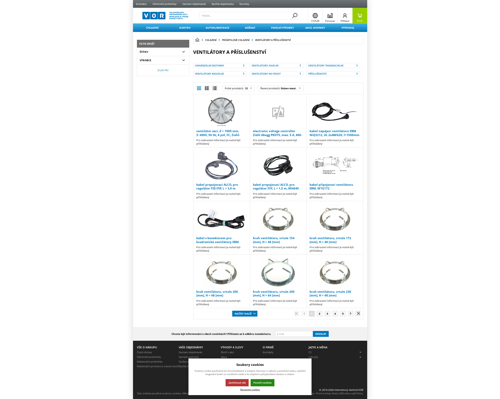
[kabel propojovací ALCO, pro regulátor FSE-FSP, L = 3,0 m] (221, 165)
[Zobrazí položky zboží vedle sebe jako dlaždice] (207, 88)
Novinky (244, 4)
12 (246, 88)
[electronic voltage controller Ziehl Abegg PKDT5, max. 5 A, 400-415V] (278, 112)
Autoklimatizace (217, 27)
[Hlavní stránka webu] (197, 40)
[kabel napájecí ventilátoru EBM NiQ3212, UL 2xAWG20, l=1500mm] (335, 112)
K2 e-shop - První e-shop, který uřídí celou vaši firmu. (333, 393)
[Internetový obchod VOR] (165, 15)
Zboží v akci (227, 352)
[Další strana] (350, 313)
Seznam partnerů (189, 357)
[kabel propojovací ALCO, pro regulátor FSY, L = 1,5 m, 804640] (278, 165)
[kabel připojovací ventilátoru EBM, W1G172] (335, 165)
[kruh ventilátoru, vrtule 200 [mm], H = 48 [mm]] (221, 272)
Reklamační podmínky (150, 361)
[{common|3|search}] (295, 15)
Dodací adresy (187, 361)
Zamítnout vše (237, 382)
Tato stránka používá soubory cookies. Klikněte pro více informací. (175, 393)
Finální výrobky (282, 27)
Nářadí (250, 27)
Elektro (184, 27)
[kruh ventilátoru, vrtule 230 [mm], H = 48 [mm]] (335, 272)
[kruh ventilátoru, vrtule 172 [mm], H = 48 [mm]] (335, 219)
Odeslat (320, 334)
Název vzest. (288, 88)
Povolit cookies (262, 382)
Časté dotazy (144, 352)
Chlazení (152, 27)
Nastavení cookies (250, 389)
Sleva (224, 357)
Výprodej (347, 27)
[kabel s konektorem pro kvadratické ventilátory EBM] (221, 219)
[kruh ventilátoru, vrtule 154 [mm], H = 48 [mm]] (278, 219)
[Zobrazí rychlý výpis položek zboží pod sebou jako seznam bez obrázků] (215, 88)
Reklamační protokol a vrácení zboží (158, 366)
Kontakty (141, 4)
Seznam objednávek (194, 4)
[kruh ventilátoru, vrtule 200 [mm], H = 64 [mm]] (278, 272)
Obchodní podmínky (165, 4)
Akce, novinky (315, 27)
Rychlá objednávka (223, 4)
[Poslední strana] (358, 313)
